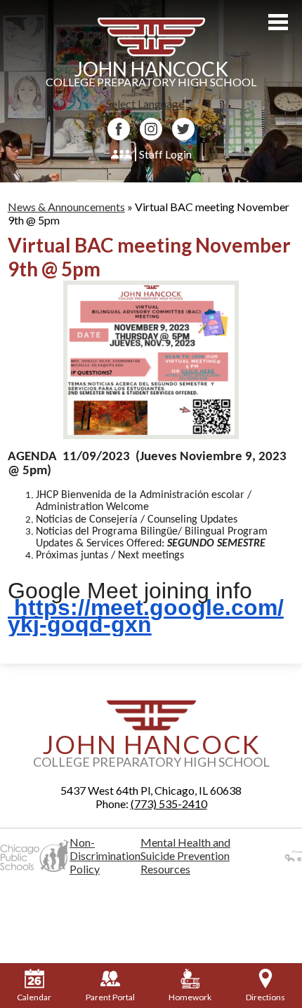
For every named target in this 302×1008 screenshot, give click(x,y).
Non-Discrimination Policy (105, 855)
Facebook (118, 129)
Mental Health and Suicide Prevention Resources (185, 855)
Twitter (183, 129)
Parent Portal (110, 997)
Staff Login (165, 154)
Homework (190, 997)
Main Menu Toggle (278, 22)
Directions (265, 997)
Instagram (151, 129)
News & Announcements (66, 206)
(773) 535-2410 (169, 803)
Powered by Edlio (278, 856)
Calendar (34, 997)
